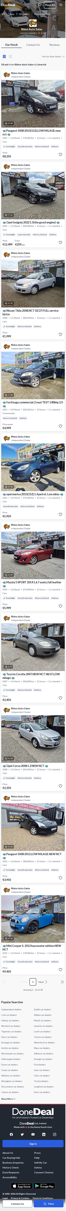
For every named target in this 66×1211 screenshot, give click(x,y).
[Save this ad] (60, 154)
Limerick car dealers (43, 1026)
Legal (5, 1198)
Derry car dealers (42, 1092)
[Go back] (3, 14)
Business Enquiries (13, 1162)
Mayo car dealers (42, 1048)
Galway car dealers (10, 1020)
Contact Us (17, 1203)
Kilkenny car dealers (43, 1053)
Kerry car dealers (9, 1037)
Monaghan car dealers (11, 1081)
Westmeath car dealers (12, 1053)
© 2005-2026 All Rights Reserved (19, 1194)
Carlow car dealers (10, 1092)
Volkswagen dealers (10, 1059)
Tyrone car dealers (43, 1037)
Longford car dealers (44, 1086)
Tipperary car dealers (11, 1031)
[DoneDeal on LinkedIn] (44, 1134)
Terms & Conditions (42, 1198)
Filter (51, 1203)
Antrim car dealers (10, 1048)
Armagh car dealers (43, 1059)
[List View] (4, 56)
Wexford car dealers (11, 1026)
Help (37, 1157)
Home (11, 14)
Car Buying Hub (11, 1157)
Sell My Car (40, 1162)
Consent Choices (43, 1172)
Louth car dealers (42, 1031)
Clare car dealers (42, 1075)
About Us (7, 1152)
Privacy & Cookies (20, 1198)
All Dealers (24, 14)
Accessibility (9, 1177)
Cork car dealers (9, 1015)
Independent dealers (11, 1009)
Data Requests (10, 1172)
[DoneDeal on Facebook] (11, 1134)
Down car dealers (9, 1064)
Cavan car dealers (9, 1070)
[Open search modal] (39, 5)
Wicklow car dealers (10, 1075)
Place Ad (50, 4)
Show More (7, 1099)
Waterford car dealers (44, 1042)
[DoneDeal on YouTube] (33, 1134)
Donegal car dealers (10, 1042)
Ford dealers (40, 1064)
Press (37, 1152)
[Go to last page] (62, 982)
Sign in (33, 1143)
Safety (38, 1167)
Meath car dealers (42, 1020)
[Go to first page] (4, 982)
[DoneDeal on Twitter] (22, 1134)
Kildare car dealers (43, 1015)
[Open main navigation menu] (61, 5)
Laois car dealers (42, 1070)
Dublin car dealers (42, 1009)
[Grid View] (10, 56)
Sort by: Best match (51, 56)
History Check (10, 1167)
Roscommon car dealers (12, 1086)
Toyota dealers (41, 1081)
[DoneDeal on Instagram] (54, 1134)
